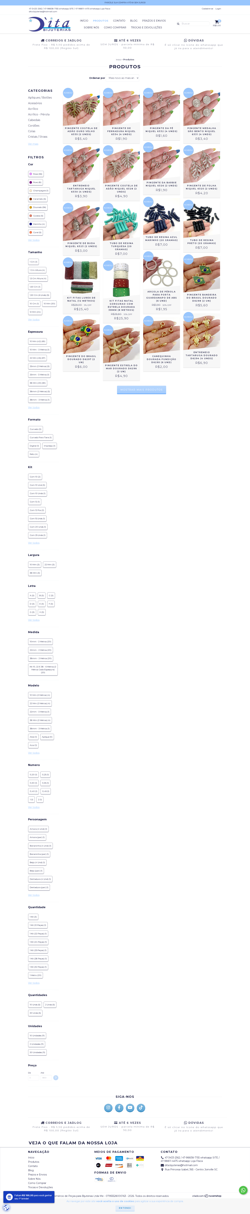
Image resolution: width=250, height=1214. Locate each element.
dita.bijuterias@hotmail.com (43, 11)
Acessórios (35, 103)
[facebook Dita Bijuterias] (119, 1108)
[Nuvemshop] (207, 1197)
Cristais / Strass (37, 136)
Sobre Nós (91, 27)
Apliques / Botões (40, 97)
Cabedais (34, 120)
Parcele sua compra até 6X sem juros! (125, 2)
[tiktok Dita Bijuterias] (141, 1108)
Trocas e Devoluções (146, 27)
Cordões (33, 125)
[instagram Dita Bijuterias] (108, 1108)
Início (84, 20)
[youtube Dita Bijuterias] (130, 1108)
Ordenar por (97, 78)
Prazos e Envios (154, 20)
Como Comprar (115, 27)
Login (218, 8)
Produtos (100, 20)
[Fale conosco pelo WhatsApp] (243, 1190)
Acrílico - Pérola (38, 114)
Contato (119, 20)
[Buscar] (177, 23)
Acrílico (33, 108)
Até (42, 1072)
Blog (133, 20)
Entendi (125, 1208)
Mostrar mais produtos (141, 389)
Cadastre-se (207, 8)
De (29, 1072)
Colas (31, 131)
